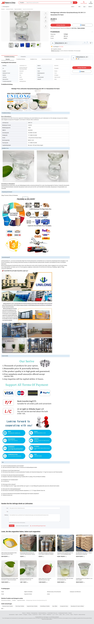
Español (20, 614)
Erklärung (28, 613)
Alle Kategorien (6, 6)
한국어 (57, 614)
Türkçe (71, 614)
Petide (2, 591)
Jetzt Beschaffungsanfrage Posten (38, 525)
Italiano (40, 614)
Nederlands (49, 614)
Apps (84, 6)
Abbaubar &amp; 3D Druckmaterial (54, 591)
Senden (11, 525)
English (16, 614)
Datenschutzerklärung (42, 613)
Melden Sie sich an (55, 50)
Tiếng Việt (76, 614)
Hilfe (79, 6)
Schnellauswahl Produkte (63, 613)
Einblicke (70, 613)
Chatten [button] (83, 25)
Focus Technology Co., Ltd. (46, 616)
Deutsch (44, 614)
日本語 (60, 614)
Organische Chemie (28, 594)
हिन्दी (63, 614)
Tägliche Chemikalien (28, 591)
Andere (48, 594)
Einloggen (91, 3)
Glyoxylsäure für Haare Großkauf (77, 606)
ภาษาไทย (67, 614)
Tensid (2, 594)
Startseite (3, 9)
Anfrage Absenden (60, 25)
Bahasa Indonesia (82, 614)
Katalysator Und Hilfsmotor (75, 591)
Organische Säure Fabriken (32, 606)
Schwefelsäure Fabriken (45, 606)
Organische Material (18, 9)
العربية (53, 614)
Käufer (72, 6)
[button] (65, 59)
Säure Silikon (54, 606)
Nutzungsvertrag (34, 613)
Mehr (2, 608)
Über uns (23, 613)
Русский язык (35, 614)
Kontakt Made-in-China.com (52, 613)
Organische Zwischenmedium (28, 9)
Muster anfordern (81, 28)
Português (25, 614)
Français (29, 614)
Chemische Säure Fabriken (7, 606)
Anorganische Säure (64, 606)
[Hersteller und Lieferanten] (8, 2)
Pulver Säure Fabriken (19, 606)
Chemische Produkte (9, 9)
